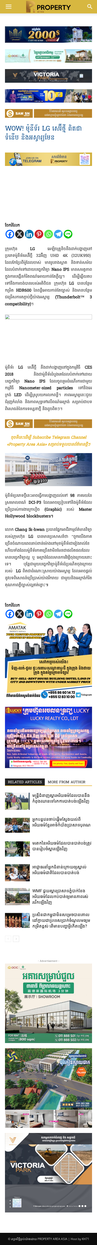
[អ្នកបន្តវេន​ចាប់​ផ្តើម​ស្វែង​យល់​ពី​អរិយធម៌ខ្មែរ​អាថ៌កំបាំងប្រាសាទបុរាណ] (17, 825)
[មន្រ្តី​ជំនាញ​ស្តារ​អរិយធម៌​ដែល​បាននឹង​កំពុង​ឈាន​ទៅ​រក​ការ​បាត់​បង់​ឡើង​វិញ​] (17, 801)
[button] (8, 6)
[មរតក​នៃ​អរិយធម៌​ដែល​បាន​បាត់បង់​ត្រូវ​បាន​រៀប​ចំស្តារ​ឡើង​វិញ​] (17, 848)
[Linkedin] (29, 234)
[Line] (68, 234)
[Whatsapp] (48, 234)
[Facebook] (9, 234)
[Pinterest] (39, 234)
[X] (19, 234)
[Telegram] (58, 234)
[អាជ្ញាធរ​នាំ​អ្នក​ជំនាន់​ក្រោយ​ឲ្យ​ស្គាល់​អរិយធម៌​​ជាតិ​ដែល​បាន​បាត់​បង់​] (17, 872)
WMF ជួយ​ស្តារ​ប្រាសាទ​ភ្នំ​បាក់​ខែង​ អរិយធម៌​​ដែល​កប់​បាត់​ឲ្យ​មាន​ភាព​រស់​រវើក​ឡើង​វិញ (60, 896)
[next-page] (16, 939)
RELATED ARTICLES (25, 782)
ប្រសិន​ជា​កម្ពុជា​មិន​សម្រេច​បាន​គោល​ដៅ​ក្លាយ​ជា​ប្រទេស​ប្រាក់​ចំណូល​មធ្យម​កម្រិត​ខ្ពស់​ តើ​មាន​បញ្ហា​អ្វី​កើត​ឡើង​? (61, 920)
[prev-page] (8, 939)
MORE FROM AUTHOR (66, 782)
